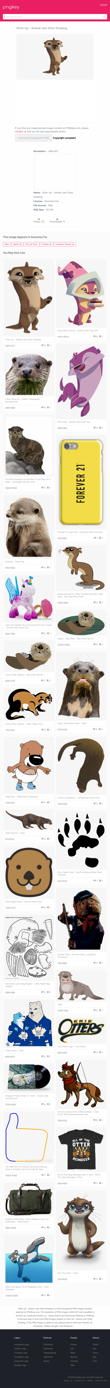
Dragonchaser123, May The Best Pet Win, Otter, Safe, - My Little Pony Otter (80, 595)
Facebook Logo (21, 1357)
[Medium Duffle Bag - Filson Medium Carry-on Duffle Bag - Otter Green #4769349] (29, 1199)
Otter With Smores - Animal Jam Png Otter (77, 330)
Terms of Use (101, 1380)
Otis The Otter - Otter (67, 1273)
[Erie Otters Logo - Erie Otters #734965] (81, 1030)
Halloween (48, 1348)
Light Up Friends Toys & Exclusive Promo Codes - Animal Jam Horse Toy (28, 626)
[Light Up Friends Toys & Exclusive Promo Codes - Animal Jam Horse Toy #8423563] (29, 598)
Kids (72, 1365)
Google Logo (20, 1365)
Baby (72, 1352)
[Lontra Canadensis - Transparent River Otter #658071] (81, 766)
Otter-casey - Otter (14, 1050)
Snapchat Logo (21, 1361)
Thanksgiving (49, 1352)
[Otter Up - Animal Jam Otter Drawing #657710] (29, 298)
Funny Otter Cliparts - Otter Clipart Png (23, 724)
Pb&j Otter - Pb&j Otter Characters (21, 796)
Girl (71, 1348)
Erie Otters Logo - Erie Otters (71, 1046)
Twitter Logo (20, 1348)
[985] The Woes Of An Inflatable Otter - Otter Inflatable (27, 1288)
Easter (46, 1361)
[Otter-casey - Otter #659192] (29, 1023)
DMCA (90, 1380)
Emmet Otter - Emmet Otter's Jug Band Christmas (76, 955)
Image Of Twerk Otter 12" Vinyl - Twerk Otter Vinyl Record (26, 1097)
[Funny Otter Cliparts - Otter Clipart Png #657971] (29, 704)
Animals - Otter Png (14, 561)
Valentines (48, 1357)
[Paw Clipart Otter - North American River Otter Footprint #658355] (81, 840)
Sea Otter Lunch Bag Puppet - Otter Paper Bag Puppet (27, 984)
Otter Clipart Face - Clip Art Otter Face (23, 901)
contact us (20, 131)
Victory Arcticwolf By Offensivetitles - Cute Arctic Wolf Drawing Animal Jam (78, 1113)
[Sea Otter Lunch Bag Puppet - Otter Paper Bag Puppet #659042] (29, 948)
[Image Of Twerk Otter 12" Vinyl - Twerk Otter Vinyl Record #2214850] (29, 1078)
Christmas (48, 1344)
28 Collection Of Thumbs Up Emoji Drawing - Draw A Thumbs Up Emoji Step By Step (27, 1167)
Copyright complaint (64, 137)
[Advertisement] (41, 101)
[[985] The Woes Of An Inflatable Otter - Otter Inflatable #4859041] (29, 1259)
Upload (103, 4)
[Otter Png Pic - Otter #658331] (29, 820)
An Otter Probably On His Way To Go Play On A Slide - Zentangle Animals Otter (28, 480)
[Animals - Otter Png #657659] (29, 527)
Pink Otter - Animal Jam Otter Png (73, 422)
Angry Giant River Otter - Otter (72, 723)
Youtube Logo (20, 1352)
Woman (73, 1357)
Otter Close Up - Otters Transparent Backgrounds (22, 400)
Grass (95, 1352)
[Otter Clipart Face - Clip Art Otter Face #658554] (29, 872)
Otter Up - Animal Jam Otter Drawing (23, 339)
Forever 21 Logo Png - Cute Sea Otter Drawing (79, 532)
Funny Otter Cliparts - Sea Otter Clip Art (24, 674)
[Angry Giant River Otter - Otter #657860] (81, 686)
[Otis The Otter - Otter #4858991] (81, 1230)
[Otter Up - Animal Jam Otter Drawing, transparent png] (55, 57)
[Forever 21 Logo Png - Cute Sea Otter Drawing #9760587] (81, 482)
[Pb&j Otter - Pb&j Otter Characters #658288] (29, 765)
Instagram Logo (21, 1344)
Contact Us (80, 1380)
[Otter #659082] (81, 986)
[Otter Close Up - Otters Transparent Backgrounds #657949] (29, 374)
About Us (68, 1380)
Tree (95, 1361)
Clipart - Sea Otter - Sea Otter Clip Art (75, 638)
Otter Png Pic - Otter (15, 833)
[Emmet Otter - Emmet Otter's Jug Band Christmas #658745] (81, 920)
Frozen (73, 1344)
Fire (94, 1348)
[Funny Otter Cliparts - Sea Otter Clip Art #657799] (29, 656)
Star (95, 1357)
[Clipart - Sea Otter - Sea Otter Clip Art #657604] (81, 623)
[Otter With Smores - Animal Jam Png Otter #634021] (81, 293)
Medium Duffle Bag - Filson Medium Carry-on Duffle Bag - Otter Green (27, 1220)
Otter (59, 1004)
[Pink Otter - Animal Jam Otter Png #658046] (81, 381)
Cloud (95, 1344)
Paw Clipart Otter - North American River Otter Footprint (79, 873)
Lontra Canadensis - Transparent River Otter (78, 797)
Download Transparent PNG (33, 137)
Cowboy (74, 1361)
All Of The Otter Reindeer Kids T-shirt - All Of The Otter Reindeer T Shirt (78, 1175)
